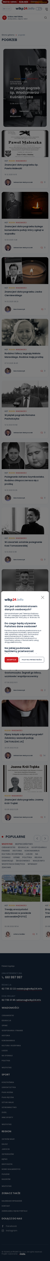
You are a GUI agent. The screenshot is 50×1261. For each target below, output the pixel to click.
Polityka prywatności (32, 660)
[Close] (42, 597)
